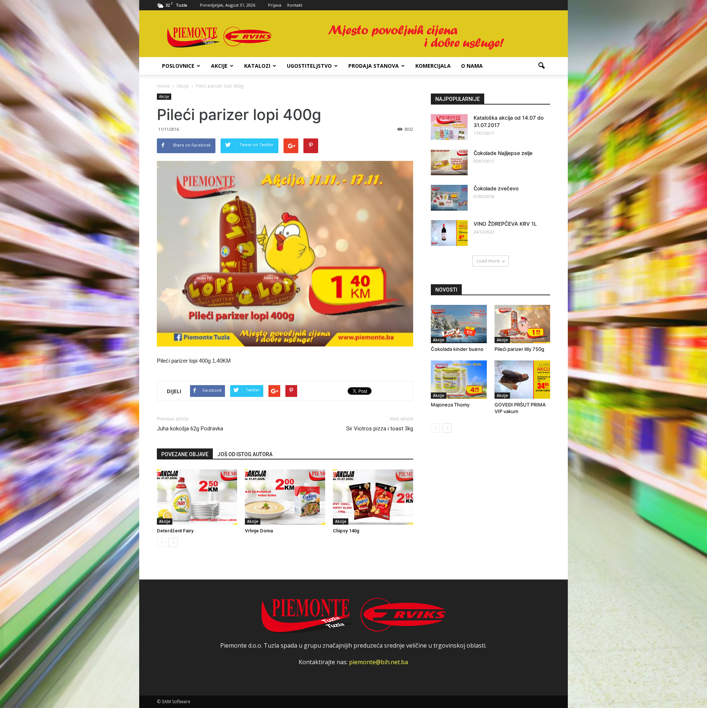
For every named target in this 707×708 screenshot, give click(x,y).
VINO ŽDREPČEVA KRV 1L (505, 224)
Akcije (219, 65)
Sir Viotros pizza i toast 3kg (379, 428)
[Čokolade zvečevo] (449, 198)
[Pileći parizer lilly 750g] (523, 324)
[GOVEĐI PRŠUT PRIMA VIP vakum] (523, 379)
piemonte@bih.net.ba (378, 662)
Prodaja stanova (373, 65)
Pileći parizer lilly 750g (519, 349)
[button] (541, 66)
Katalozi (257, 65)
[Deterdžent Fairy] (197, 497)
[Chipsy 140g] (373, 497)
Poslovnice (178, 65)
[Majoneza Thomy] (459, 379)
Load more (488, 261)
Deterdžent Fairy (175, 530)
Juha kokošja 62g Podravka (190, 428)
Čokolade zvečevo (496, 188)
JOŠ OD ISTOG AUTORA (244, 454)
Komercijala (433, 65)
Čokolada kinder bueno (457, 349)
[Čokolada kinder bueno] (459, 324)
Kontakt (294, 5)
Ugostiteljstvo (309, 65)
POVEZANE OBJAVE (184, 454)
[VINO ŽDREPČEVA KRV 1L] (449, 233)
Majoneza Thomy (450, 405)
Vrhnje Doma (259, 530)
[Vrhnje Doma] (285, 497)
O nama (472, 65)
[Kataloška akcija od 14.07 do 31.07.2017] (449, 127)
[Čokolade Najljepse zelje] (449, 162)
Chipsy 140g (346, 530)
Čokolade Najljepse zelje (503, 153)
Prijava (274, 5)
